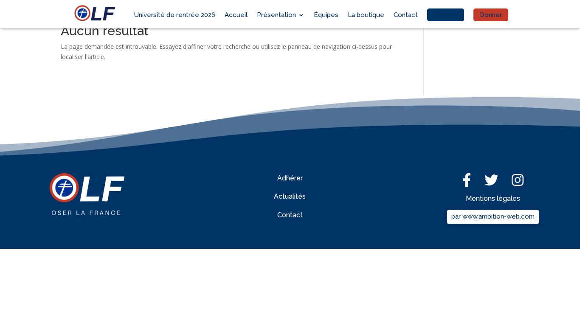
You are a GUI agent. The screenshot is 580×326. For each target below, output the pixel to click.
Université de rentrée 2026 (174, 15)
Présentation (276, 15)
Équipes (326, 15)
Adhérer (446, 15)
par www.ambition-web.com (493, 216)
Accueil (236, 15)
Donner (491, 15)
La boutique (366, 15)
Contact (406, 15)
